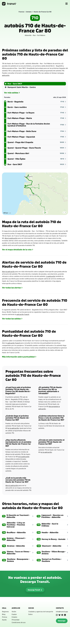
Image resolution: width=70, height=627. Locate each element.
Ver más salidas (11, 93)
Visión (14, 611)
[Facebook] (62, 615)
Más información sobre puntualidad (18, 357)
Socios (31, 608)
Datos (30, 614)
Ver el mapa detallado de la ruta (17, 250)
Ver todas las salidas (11, 319)
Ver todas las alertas (11, 288)
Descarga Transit (34, 590)
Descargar (61, 621)
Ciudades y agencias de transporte (40, 611)
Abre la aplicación (11, 238)
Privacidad (15, 620)
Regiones (5, 611)
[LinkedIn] (65, 615)
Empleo (14, 617)
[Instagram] (57, 615)
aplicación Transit (22, 314)
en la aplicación (13, 428)
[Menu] (66, 3)
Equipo (14, 614)
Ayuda (4, 620)
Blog (3, 614)
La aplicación (50, 276)
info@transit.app (62, 611)
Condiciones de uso (19, 622)
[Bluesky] (59, 615)
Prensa (4, 617)
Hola (4, 608)
